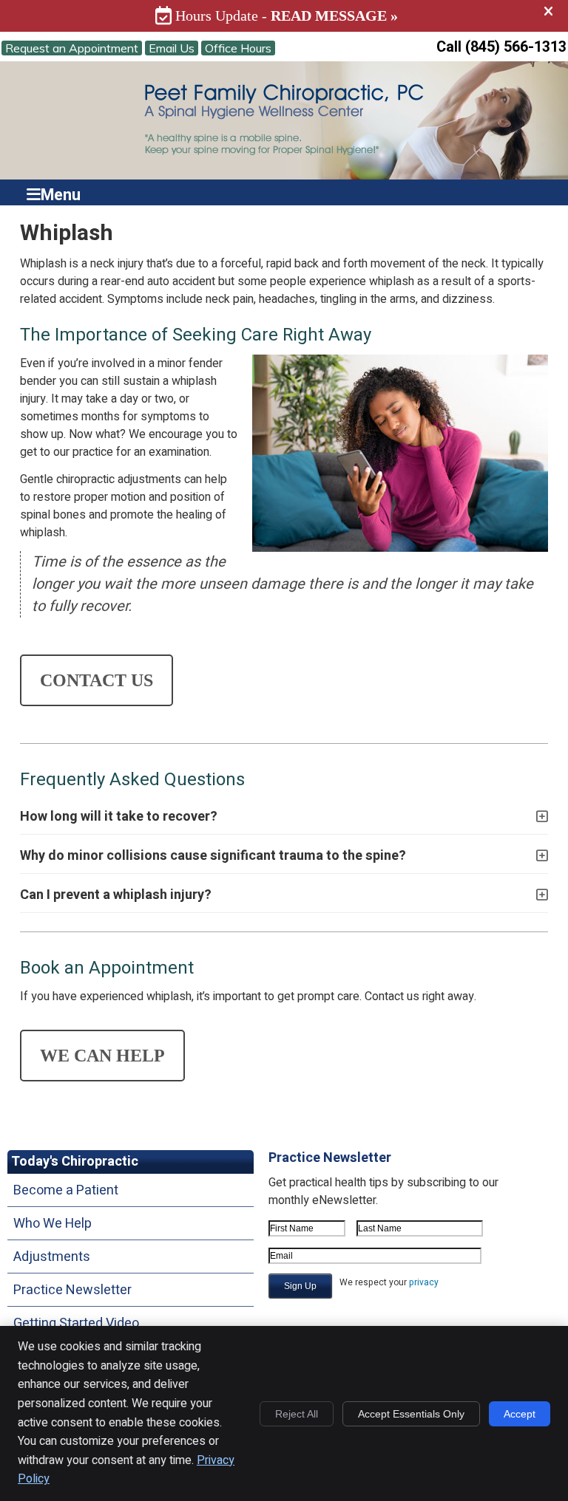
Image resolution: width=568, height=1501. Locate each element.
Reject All (296, 1414)
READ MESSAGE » (334, 15)
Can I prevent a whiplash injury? (116, 895)
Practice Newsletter (72, 1290)
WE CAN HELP (102, 1055)
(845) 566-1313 (516, 47)
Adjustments (51, 1257)
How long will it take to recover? (118, 817)
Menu (61, 192)
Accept (519, 1414)
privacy (424, 1282)
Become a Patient (65, 1190)
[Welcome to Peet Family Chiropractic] (284, 155)
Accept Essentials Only (411, 1414)
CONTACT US (96, 680)
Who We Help (52, 1224)
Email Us (172, 48)
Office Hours (238, 48)
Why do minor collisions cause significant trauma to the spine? (213, 856)
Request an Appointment (71, 48)
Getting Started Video (76, 1323)
